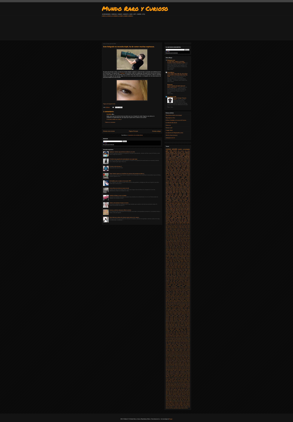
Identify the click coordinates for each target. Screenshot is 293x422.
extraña (171, 169)
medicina (182, 184)
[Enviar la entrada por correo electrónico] (113, 107)
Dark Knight (172, 231)
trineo (178, 400)
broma (170, 167)
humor (175, 151)
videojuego (171, 222)
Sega (185, 249)
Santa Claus (181, 249)
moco (169, 350)
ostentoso (176, 360)
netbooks (171, 356)
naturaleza (176, 165)
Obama (176, 166)
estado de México (169, 312)
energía (185, 307)
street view (168, 166)
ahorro (169, 257)
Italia (186, 236)
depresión (175, 297)
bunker (185, 271)
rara (189, 187)
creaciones (183, 289)
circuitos (167, 281)
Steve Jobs (178, 192)
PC (166, 174)
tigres (172, 396)
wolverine (167, 408)
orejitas (184, 359)
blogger (171, 269)
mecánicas (185, 346)
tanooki (181, 391)
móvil (182, 213)
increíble (183, 164)
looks (169, 341)
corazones (179, 287)
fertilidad (180, 320)
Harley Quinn (172, 236)
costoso (173, 201)
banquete (182, 265)
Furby (173, 235)
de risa (181, 296)
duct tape (171, 302)
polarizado (188, 369)
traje (180, 399)
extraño (174, 149)
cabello (178, 272)
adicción (170, 256)
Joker (167, 237)
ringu (170, 381)
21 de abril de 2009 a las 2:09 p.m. (114, 119)
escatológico (183, 310)
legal (189, 339)
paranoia (188, 361)
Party (174, 245)
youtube (167, 162)
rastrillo (181, 376)
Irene (184, 236)
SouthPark (168, 251)
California (170, 229)
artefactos (171, 262)
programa (173, 217)
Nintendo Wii (171, 244)
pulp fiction (168, 375)
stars (172, 220)
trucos (186, 400)
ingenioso (188, 182)
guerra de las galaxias (185, 326)
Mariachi (178, 240)
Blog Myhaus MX (171, 96)
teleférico (170, 394)
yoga (174, 408)
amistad (174, 259)
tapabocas (188, 391)
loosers (171, 341)
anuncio (188, 260)
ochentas (182, 170)
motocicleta (168, 186)
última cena (184, 408)
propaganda (178, 217)
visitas (186, 405)
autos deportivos (170, 177)
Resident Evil (168, 247)
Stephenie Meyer (173, 251)
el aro (176, 305)
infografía (171, 335)
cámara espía (187, 294)
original (184, 186)
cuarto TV (170, 291)
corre (189, 287)
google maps (177, 325)
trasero (171, 190)
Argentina (170, 226)
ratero (167, 378)
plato (176, 369)
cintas (189, 280)
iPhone (175, 153)
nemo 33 (167, 356)
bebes (179, 266)
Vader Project (177, 252)
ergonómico (172, 310)
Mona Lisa (174, 242)
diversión (180, 301)
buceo (182, 271)
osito (166, 360)
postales (167, 371)
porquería (183, 370)
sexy (176, 152)
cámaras (172, 295)
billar (167, 196)
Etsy (172, 232)
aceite (179, 255)
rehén (175, 379)
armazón (186, 261)
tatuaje (174, 171)
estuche (171, 314)
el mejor (183, 205)
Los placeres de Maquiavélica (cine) (174, 132)
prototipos (167, 374)
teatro (183, 393)
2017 (185, 223)
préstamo (177, 374)
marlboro (179, 345)
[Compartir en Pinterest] (121, 107)
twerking (167, 401)
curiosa (188, 179)
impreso (173, 334)
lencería (167, 340)
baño (188, 151)
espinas (184, 311)
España (169, 232)
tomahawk (170, 398)
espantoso (177, 311)
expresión (181, 315)
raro (186, 151)
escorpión (188, 310)
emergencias (182, 306)
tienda (179, 221)
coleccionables (186, 162)
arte (179, 151)
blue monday (175, 269)
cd (187, 277)
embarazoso (176, 306)
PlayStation (183, 245)
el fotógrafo (122, 73)
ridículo (179, 218)
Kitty (189, 173)
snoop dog (173, 386)
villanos (182, 405)
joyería (173, 157)
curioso (168, 149)
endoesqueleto (180, 307)
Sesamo (188, 249)
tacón (170, 221)
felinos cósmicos (186, 319)
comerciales (168, 164)
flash (189, 320)
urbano (185, 221)
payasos (167, 364)
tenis (171, 395)
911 (179, 225)
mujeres (168, 156)
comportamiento (187, 284)
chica (186, 279)
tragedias (174, 399)
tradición (170, 399)
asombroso (179, 175)
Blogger (170, 419)
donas (167, 205)
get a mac (182, 324)
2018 (187, 223)
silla (171, 385)
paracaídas (180, 361)
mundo (177, 186)
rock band (180, 381)
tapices (167, 393)
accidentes (175, 255)
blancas (184, 267)
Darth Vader (172, 173)
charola (183, 279)
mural (181, 354)
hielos (175, 330)
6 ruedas (174, 225)
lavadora (186, 339)
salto (177, 383)
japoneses (187, 164)
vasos (188, 221)
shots (169, 385)
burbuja (188, 271)
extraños (175, 316)
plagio (167, 369)
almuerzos (188, 257)
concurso (174, 164)
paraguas (184, 361)
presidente (187, 216)
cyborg (182, 294)
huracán (167, 332)
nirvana (179, 356)
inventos (179, 152)
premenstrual (172, 371)
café (166, 274)
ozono (179, 360)
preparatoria (182, 371)
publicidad (180, 156)
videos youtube (182, 171)
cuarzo (173, 291)
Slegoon (178, 250)
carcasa (180, 276)
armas (188, 194)
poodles (171, 370)
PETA (174, 192)
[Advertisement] (146, 29)
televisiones (174, 394)
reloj (181, 161)
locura (189, 340)
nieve (188, 213)
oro (189, 359)
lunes (182, 341)
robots (176, 381)
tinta (174, 396)
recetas (179, 378)
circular (171, 281)
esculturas (187, 205)
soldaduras (184, 386)
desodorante (182, 299)
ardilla (179, 261)
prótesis (180, 374)
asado (181, 262)
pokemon (184, 369)
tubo (182, 221)
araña (171, 261)
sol (181, 386)
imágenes (188, 169)
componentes (180, 284)
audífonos (167, 264)
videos (167, 157)
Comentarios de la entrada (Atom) (135, 135)
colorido (177, 282)
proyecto (177, 161)
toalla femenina (178, 396)
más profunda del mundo (170, 355)
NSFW (185, 242)
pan (185, 360)
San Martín (177, 249)
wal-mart (182, 406)
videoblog (171, 405)
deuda (175, 300)
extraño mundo (176, 207)
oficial (177, 359)
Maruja (167, 241)
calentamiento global (170, 178)
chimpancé (168, 280)
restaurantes (185, 380)
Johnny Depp (184, 173)
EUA (166, 232)
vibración (181, 404)
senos (177, 188)
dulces (173, 205)
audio (167, 167)
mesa (188, 212)
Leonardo (188, 237)
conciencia (174, 285)
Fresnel (167, 235)
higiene (188, 208)
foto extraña (181, 321)
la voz (170, 339)
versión (167, 222)
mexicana (173, 349)
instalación (178, 335)
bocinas (180, 269)
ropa (185, 218)
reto (189, 380)
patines (188, 186)
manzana (178, 344)
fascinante (187, 207)
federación (176, 319)
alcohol (188, 166)
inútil (186, 335)
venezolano (176, 403)
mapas (182, 344)
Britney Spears (185, 227)
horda (171, 331)
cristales (186, 290)
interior (181, 335)
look (166, 341)
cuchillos (188, 291)
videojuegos (187, 156)
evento (170, 207)
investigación (187, 209)
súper (183, 390)
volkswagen (170, 406)
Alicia (179, 190)
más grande (187, 354)
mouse (171, 165)
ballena (176, 265)
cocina (184, 179)
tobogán (183, 396)
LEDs (174, 191)
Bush (189, 227)
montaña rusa (168, 351)
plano (169, 369)
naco (183, 355)
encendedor (174, 307)
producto (168, 171)
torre (179, 398)
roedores (184, 381)
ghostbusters (187, 324)
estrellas (179, 181)
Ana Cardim (187, 225)
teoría (173, 395)
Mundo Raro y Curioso (135, 8)
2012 (177, 190)
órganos (179, 408)
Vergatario (187, 252)
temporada (168, 395)
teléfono (167, 190)
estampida (175, 312)
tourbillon (188, 398)
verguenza (188, 403)
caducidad (184, 272)
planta (171, 369)
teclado (173, 221)
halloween (187, 152)
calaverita (182, 274)
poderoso (180, 369)
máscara (177, 355)
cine (183, 152)
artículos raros (169, 155)
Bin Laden (170, 227)
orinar (167, 158)
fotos (170, 157)
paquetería (175, 361)
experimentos (168, 315)
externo (184, 315)
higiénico (178, 164)
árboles (176, 408)
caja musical (173, 274)
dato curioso (168, 296)
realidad (171, 218)
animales (187, 153)
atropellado (188, 262)
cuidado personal (175, 292)
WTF (180, 166)
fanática (185, 317)
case (189, 197)
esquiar (167, 207)
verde (184, 403)
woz (170, 408)
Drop (189, 231)
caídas (186, 277)
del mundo (185, 296)
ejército (173, 305)
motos (181, 351)
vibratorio (188, 404)
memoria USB (183, 157)
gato (185, 208)
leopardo (173, 340)
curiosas (178, 201)
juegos (180, 183)
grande (175, 326)
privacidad (168, 217)
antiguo (185, 260)
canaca (167, 276)
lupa (184, 341)
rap (169, 376)
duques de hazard (176, 302)
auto (189, 175)
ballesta (179, 265)
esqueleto (188, 311)
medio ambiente (183, 212)
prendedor (177, 371)
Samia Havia (171, 249)
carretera (167, 277)
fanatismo (181, 317)
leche (188, 183)
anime (184, 194)
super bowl (168, 390)
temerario (188, 394)
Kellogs (176, 237)
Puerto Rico (178, 246)
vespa (167, 404)
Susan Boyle (178, 251)
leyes (179, 340)
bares (169, 266)
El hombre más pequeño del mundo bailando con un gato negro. (123, 159)
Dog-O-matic (182, 231)
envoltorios (179, 309)
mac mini (188, 210)
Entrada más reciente (109, 131)
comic (167, 284)
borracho (175, 270)
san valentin (168, 384)
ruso (171, 383)
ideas (174, 209)
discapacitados (175, 301)
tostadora (184, 398)
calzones (172, 275)
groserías (179, 326)
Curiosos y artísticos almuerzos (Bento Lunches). (120, 210)
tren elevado (174, 400)
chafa (181, 279)
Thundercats (168, 252)
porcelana (179, 370)
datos (172, 296)
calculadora (168, 275)
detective (171, 300)
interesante (171, 183)
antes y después (169, 260)
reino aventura (180, 379)
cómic (178, 295)
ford (171, 321)
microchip (177, 349)
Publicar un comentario (110, 122)
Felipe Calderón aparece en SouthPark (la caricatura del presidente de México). (126, 173)
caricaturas (187, 178)
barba (189, 265)
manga (172, 344)
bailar (171, 265)
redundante (171, 379)
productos (185, 187)
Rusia (189, 247)
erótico (176, 310)
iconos (174, 332)
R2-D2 (182, 246)
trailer (188, 161)
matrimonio (178, 346)
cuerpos (170, 292)
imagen (185, 160)
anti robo (174, 260)
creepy (173, 290)
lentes (177, 210)
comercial (183, 282)
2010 (180, 223)
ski (170, 386)
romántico (188, 381)
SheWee (170, 250)
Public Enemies (172, 246)
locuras (167, 184)
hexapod (188, 329)
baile (179, 162)
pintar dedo (181, 216)
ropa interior (168, 383)
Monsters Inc (178, 242)
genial (178, 169)
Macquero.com (171, 60)
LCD (179, 237)
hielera (172, 330)
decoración (172, 203)
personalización (181, 365)
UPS (174, 252)
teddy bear (186, 393)
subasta (179, 389)
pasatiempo (187, 170)
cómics (181, 295)
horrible (171, 209)
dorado (185, 301)
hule (182, 331)
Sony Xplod (182, 250)
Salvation (167, 249)
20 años (174, 223)
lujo (176, 341)
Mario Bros (178, 191)
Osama (167, 245)
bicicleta (167, 267)
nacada (180, 355)
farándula (171, 319)
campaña (182, 178)
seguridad (168, 220)
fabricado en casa (186, 316)
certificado (175, 279)
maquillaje (177, 212)
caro (167, 179)
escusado (176, 155)
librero (182, 340)
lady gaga (184, 183)
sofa (180, 386)
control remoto (186, 200)
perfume (176, 365)
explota (176, 315)
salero (175, 383)
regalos (188, 165)
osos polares (171, 360)
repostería (175, 380)
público (179, 375)
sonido (184, 188)
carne (185, 197)
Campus (174, 229)
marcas (185, 344)
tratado (170, 400)
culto (185, 292)
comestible (188, 282)
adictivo (173, 256)
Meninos (183, 191)
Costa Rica (186, 230)
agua (167, 257)
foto (178, 321)
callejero (178, 178)
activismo (186, 255)
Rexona (173, 247)
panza (167, 361)
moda (188, 160)
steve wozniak (177, 220)
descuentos (187, 297)
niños (188, 157)
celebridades (168, 199)
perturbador (174, 216)
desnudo (176, 299)
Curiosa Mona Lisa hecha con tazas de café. (119, 188)
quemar (183, 375)
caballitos (174, 272)
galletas (167, 324)
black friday (180, 267)
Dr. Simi (186, 231)
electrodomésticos (181, 305)
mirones (184, 349)
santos (178, 384)
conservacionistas (174, 286)
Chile (175, 230)
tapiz (170, 393)
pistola (177, 187)
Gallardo (176, 235)
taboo (169, 391)
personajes (168, 187)
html (176, 331)
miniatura (181, 349)
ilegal (180, 332)
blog (169, 196)
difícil (167, 301)
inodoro (167, 183)
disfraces (168, 153)
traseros (167, 400)
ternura (182, 395)
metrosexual (168, 349)
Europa (174, 232)
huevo (179, 331)
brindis (171, 271)
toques (176, 398)
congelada (188, 285)
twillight (170, 401)
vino (175, 222)
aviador (188, 264)
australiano (176, 264)
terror (176, 221)
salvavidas (188, 383)
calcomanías (187, 274)
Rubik (186, 247)
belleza (181, 266)
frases (188, 321)
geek (167, 151)
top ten (173, 398)
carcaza (183, 276)
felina (179, 319)
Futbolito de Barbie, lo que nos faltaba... (118, 195)
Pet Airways (178, 245)
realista (173, 378)
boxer (183, 270)
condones (179, 285)
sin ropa (177, 385)
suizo (189, 389)
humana (184, 331)
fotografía (182, 155)
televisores (184, 394)
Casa (186, 190)
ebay (169, 304)
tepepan (176, 395)
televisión (179, 394)
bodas (172, 196)
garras (173, 324)
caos (182, 197)
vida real (167, 405)
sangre (188, 218)
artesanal (175, 262)
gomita (173, 325)
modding (173, 350)
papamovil (170, 361)
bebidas (188, 177)
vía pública (175, 406)
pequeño (167, 365)
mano (175, 344)
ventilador (181, 403)
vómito (179, 406)
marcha (188, 344)
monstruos (168, 213)
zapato (180, 222)
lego (167, 170)
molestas (181, 350)
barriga (172, 266)
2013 (183, 223)
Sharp (167, 250)
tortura (181, 398)
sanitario (175, 384)
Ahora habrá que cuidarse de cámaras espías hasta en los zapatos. (124, 217)
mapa (173, 212)
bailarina (184, 195)
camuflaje (173, 197)
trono (183, 400)
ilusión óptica (183, 332)
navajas (185, 355)
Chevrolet (172, 230)
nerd (171, 161)
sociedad (177, 386)
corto (172, 289)
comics (170, 284)
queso (186, 375)
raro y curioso (173, 376)
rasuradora (185, 376)
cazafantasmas (181, 277)
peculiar (170, 364)
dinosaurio (170, 301)
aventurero (184, 264)
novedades (173, 156)
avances (178, 177)
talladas (178, 391)
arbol (174, 261)
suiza (186, 389)
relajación (185, 379)
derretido (183, 297)
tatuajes (188, 188)
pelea (173, 364)
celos (168, 279)
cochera (179, 281)
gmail (170, 325)
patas (179, 214)
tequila (179, 395)
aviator (167, 265)
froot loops (184, 181)
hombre (182, 330)
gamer (182, 208)
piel (172, 187)
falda (175, 317)
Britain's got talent (178, 227)
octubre (173, 359)
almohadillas (183, 257)
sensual (181, 158)
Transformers (177, 174)
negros (188, 355)
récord (171, 171)
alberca (173, 257)
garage (170, 324)
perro (189, 214)
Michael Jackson (180, 241)
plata (174, 369)
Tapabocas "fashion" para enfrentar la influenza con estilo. (122, 151)
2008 (178, 223)
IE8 (182, 236)
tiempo (170, 396)
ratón (185, 165)
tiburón (167, 396)
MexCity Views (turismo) (171, 135)
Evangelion (178, 232)
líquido (188, 341)
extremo (179, 316)
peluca (182, 214)
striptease (175, 389)
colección (167, 282)
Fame (189, 232)
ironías (174, 336)
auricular (171, 264)
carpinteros (188, 276)
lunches (179, 341)
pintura (174, 187)
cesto (178, 279)
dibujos (182, 300)
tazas (180, 393)
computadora (175, 200)
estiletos (182, 312)
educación (178, 205)
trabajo (167, 399)
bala (173, 265)
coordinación (168, 201)
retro (166, 381)
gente (179, 324)
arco (176, 261)
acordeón (182, 255)
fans (184, 207)
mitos (167, 350)
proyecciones (172, 374)
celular (174, 167)
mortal (172, 351)
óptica (174, 190)
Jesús (189, 236)
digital (185, 203)
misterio (188, 349)
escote (167, 311)
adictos (184, 256)
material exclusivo (172, 346)
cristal (183, 290)
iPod (184, 169)
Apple (183, 153)
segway (173, 188)
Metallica (175, 241)
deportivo (171, 297)
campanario (187, 275)
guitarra (167, 327)
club (176, 281)
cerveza (170, 179)
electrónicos (168, 306)
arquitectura (168, 195)
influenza (167, 335)
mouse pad (185, 351)
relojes (170, 380)
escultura (173, 311)
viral (178, 222)
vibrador (184, 404)
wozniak (188, 171)
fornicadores (174, 321)
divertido (183, 204)
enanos (169, 307)
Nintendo (170, 192)
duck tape (167, 302)
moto (172, 213)
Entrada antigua (156, 131)
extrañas (171, 316)
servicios (181, 188)
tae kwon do (173, 391)
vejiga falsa (168, 403)
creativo (188, 167)
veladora (172, 403)
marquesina (184, 345)
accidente (184, 166)
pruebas (167, 218)
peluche (179, 364)
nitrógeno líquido (184, 356)
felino (182, 319)
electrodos (188, 305)
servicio (188, 384)
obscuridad (171, 214)
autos (176, 160)
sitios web (167, 386)
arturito (178, 262)
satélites (185, 384)
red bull (186, 378)
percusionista (171, 365)
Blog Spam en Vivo (170, 117)
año (169, 265)
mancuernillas (168, 344)
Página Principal (133, 131)
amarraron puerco (169, 259)
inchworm (177, 334)
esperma (181, 311)
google (172, 153)
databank (188, 295)
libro (180, 210)
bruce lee (178, 271)
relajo (189, 379)
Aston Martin (174, 226)
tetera (185, 395)
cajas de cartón (181, 196)
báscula (167, 272)
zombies (188, 222)
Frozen (170, 235)
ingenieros (178, 209)
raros (183, 165)
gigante (167, 182)
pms (177, 369)
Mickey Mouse (168, 242)
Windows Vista (186, 174)
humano (188, 331)
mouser (188, 351)
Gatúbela (184, 235)
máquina (179, 213)
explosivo (173, 315)
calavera (178, 274)
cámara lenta (168, 295)
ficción (183, 320)
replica (167, 188)
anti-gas (178, 260)
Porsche (167, 246)
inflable (188, 334)
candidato (174, 276)
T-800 (185, 251)
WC (181, 174)
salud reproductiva (182, 383)
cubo (180, 291)
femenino (167, 320)
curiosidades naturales (170, 294)
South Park (187, 250)
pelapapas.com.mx (170, 137)
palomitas (183, 360)
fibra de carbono (169, 208)
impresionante (168, 334)
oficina (179, 359)
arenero (182, 261)
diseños (170, 204)
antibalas (181, 260)
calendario (168, 197)
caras (177, 276)
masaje (188, 345)
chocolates (184, 199)
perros (180, 165)
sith (185, 385)
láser (186, 341)
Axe (178, 226)
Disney (173, 166)
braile (186, 270)
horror (174, 331)
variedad (175, 401)
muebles (173, 186)
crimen (180, 290)
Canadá (178, 229)
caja (169, 274)
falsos (181, 207)
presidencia (188, 371)
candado (170, 276)
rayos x (169, 378)
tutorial (188, 400)
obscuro (170, 359)
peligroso (176, 364)
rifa (168, 381)
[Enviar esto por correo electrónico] (116, 107)
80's (177, 225)
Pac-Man (171, 245)
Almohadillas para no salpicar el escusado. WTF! (120, 181)
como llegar (174, 284)
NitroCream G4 (178, 244)
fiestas (175, 169)
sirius (180, 385)
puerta (188, 374)
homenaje (167, 331)
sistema (182, 385)
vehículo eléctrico (186, 401)
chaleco (177, 199)
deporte (179, 203)
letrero (177, 340)
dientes (185, 300)
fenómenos (176, 320)
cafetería (188, 272)
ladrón (172, 339)
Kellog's (170, 191)
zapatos (167, 173)
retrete (170, 188)
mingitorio (188, 184)
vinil (184, 405)
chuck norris (175, 280)
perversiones (168, 366)
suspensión (175, 390)
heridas (181, 329)
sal (173, 383)
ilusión (183, 182)
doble (183, 301)
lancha (175, 339)
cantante (178, 197)
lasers (183, 339)
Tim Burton (170, 174)
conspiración (181, 286)
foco (169, 321)
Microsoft (188, 191)
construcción (187, 286)
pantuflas (188, 360)
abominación (168, 255)
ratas (189, 376)
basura (175, 266)
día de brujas (184, 302)
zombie (184, 222)
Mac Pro (167, 240)
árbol (167, 223)
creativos (167, 290)
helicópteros (172, 329)
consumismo (168, 287)
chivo (172, 280)
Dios (178, 231)
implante (188, 332)
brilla (175, 196)
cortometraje (175, 289)
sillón (173, 385)
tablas (167, 391)
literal (186, 340)
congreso (167, 286)
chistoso (178, 157)
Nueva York (183, 244)
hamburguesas (178, 327)
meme (189, 346)
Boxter (173, 227)
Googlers (188, 235)
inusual (184, 335)
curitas (176, 294)
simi (175, 385)
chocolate (175, 179)
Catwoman (168, 230)
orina (187, 359)
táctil (173, 401)
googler (186, 325)
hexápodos (168, 330)
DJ (169, 231)
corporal (185, 287)
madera (177, 184)
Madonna (171, 240)
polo (166, 370)
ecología (167, 169)
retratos (175, 218)
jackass (185, 336)
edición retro (185, 304)
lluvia (182, 210)
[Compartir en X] (119, 107)
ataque (184, 262)
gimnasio (167, 325)
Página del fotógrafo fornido (109, 103)
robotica (173, 381)
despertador (187, 299)
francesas (185, 321)
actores (167, 256)
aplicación (167, 261)
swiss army (179, 390)
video (170, 151)
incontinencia (182, 334)
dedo (176, 203)
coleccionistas (187, 281)
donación (188, 204)
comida (167, 152)
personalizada (187, 365)
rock (183, 218)
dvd (181, 302)
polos (169, 370)
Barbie (180, 226)
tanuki (184, 391)
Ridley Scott (177, 247)
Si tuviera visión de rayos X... (116, 166)
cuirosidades (181, 292)
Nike (167, 192)
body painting (184, 269)
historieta (178, 330)
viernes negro (177, 405)
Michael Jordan (187, 241)
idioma (177, 332)
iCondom (171, 332)
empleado (186, 306)
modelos (176, 350)
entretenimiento (173, 181)
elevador (172, 306)
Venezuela (183, 252)
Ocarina (188, 244)
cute (179, 294)
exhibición (188, 314)
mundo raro (176, 170)
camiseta (179, 275)
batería (183, 177)
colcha (182, 281)
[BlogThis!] (117, 107)
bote (178, 270)
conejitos (183, 285)
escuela (170, 311)
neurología (176, 356)
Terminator (184, 192)
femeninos (171, 320)
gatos (188, 181)
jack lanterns (181, 336)
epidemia (182, 309)
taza (178, 393)
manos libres (169, 212)
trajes (189, 399)
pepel (189, 364)
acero (176, 194)
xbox (172, 408)
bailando (180, 195)
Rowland (182, 247)
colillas (174, 282)
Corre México (170, 72)
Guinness (167, 236)
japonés (176, 183)
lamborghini (172, 210)
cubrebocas (184, 291)
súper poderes (187, 390)
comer (180, 282)
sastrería (181, 384)
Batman (183, 190)
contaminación (173, 287)
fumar (179, 208)
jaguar (189, 336)
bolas (189, 269)
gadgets (172, 152)
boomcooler (170, 270)
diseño (180, 149)
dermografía (179, 297)
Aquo (167, 226)
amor (177, 259)
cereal (173, 199)
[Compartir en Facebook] (120, 107)
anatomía (168, 175)
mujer (175, 213)
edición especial (179, 304)
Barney (183, 226)
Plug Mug (188, 245)
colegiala (171, 282)
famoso (177, 317)
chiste (180, 199)
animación (188, 259)
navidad (167, 161)
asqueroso (185, 175)
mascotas (168, 165)
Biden (167, 227)
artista (171, 175)
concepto (183, 167)
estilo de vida (187, 312)
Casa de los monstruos (185, 229)
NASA (183, 242)
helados (167, 329)
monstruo (188, 350)
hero (185, 329)
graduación (172, 326)
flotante (167, 321)
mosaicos (175, 351)
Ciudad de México (179, 230)
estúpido (175, 314)
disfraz (178, 160)
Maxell (172, 241)
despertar (167, 300)
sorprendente (186, 158)
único (187, 408)
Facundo (185, 232)
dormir (188, 301)
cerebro (171, 279)
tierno (177, 171)
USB (167, 194)
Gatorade (180, 235)
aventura (180, 264)
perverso (172, 366)
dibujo (182, 203)
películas (180, 153)
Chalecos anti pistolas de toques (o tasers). (119, 202)
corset (169, 289)
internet (182, 209)
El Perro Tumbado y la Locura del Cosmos (176, 120)
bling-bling (167, 269)
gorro (189, 325)
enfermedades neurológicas (171, 309)
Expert (182, 232)
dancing (186, 201)
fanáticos (167, 319)
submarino (183, 389)
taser (172, 393)
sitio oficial (188, 385)
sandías (171, 384)
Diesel (176, 231)
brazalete (167, 271)
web (189, 406)
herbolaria (177, 329)
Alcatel (184, 225)
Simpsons (174, 250)
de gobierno (177, 296)
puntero (172, 375)
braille (189, 270)
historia (167, 209)
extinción (188, 315)
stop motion (184, 220)
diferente (188, 300)
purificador (176, 375)
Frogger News (169, 130)
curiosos (167, 181)
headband (184, 327)
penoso (185, 214)
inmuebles (109, 114)
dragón (170, 205)
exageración (183, 314)
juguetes (188, 155)
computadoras (168, 285)
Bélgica (167, 229)
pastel (173, 161)
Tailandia (188, 251)
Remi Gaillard (187, 246)
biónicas (176, 267)
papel (170, 158)
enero (189, 307)
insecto (174, 335)
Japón (167, 160)
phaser (184, 366)
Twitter (188, 192)
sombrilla (188, 386)
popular (175, 370)
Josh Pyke (170, 237)
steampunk (168, 389)
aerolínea (188, 256)
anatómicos (181, 259)
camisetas (183, 275)
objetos (167, 214)
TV (169, 160)
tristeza (180, 400)
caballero (170, 272)
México (171, 162)
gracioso (171, 182)
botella (180, 270)
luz (184, 210)
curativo (188, 292)
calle (182, 162)
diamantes (178, 300)
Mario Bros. (183, 240)
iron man (170, 336)
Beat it (186, 226)
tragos (178, 399)
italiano (177, 336)
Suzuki (182, 251)
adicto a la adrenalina (179, 256)
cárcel (176, 295)
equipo (186, 309)
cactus (180, 272)
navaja (185, 213)
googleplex (182, 325)
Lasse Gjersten (183, 237)
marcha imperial (169, 345)
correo (167, 289)
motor (179, 351)
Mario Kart (188, 240)
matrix (182, 346)
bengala (188, 266)
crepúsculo (177, 290)
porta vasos (187, 370)
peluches (183, 364)
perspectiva (168, 216)
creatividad (188, 289)
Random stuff (169, 127)
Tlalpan (172, 252)
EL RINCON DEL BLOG (171, 122)
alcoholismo (177, 257)
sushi (171, 390)
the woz (188, 395)
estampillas (179, 312)
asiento (175, 175)
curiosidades (186, 149)
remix (172, 380)
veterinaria (177, 404)
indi (186, 334)
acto (189, 255)
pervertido (176, 366)
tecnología (184, 161)
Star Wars (175, 162)
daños (174, 296)
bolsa (167, 270)
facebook (171, 317)
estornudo (167, 314)
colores (178, 167)
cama (176, 275)
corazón (182, 287)
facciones (167, 317)
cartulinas (171, 277)
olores (182, 359)
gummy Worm (172, 327)
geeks (182, 160)
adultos (180, 194)
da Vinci (184, 295)
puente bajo (185, 374)
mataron (167, 346)
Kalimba (173, 237)
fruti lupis (176, 208)
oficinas (181, 186)
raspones (178, 376)
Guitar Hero (178, 173)
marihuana (175, 345)
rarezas (174, 158)
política (181, 187)
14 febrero (170, 223)
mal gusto (170, 170)
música (182, 151)
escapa (179, 310)
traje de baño (184, 399)
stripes (171, 389)
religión (167, 380)
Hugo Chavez (178, 236)
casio (174, 277)
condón (180, 200)
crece (170, 290)
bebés (188, 195)
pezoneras (181, 366)
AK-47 (181, 225)
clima (174, 281)
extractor (167, 316)
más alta (183, 354)
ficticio (186, 320)
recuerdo (182, 378)
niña (189, 356)
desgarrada (168, 299)
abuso (172, 255)
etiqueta (178, 314)
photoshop (188, 366)
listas (184, 340)
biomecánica (171, 267)
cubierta (177, 291)
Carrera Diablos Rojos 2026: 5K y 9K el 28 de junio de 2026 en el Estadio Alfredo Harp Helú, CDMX (177, 75)
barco (167, 266)
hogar (181, 169)
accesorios (171, 194)
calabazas (187, 196)
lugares (174, 341)
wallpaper (186, 406)
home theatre (187, 330)
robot (177, 158)
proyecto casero (186, 217)
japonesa (168, 210)
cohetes (170, 200)
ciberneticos (181, 280)
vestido (169, 404)
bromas (174, 271)
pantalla (176, 214)
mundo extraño (171, 354)
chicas (188, 279)
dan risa (182, 201)
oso (168, 360)
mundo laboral (177, 354)
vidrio (174, 405)
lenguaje (170, 340)
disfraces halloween (176, 204)
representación (180, 380)
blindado (188, 267)
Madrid (175, 240)
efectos (170, 305)
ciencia (180, 179)
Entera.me (170, 84)
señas (167, 385)
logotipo (172, 184)
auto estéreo (175, 195)
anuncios (172, 160)
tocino (186, 396)
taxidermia (175, 393)
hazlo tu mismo (177, 182)
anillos (184, 259)
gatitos (176, 324)
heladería (188, 327)
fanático (188, 317)
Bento (189, 226)
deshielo (172, 299)
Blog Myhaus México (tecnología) (174, 115)
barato (186, 265)
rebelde (176, 378)
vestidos (173, 404)
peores (186, 364)
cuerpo (167, 292)
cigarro (185, 280)
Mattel (170, 241)
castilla (177, 277)
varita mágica (180, 401)
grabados (167, 326)
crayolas (179, 289)
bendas (185, 266)
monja (184, 350)
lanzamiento (179, 339)
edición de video (173, 304)
